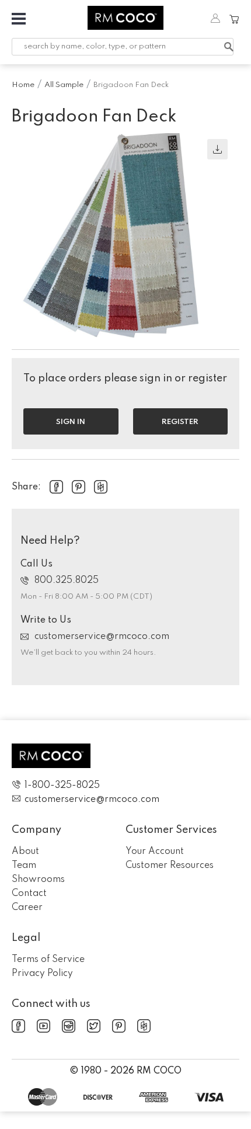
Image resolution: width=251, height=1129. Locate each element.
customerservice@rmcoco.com (101, 636)
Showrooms (38, 879)
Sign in (70, 422)
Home (23, 85)
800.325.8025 (66, 580)
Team (24, 865)
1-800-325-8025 (62, 785)
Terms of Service (48, 959)
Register (180, 422)
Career (27, 907)
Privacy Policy (42, 973)
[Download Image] (217, 149)
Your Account (155, 851)
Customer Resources (170, 865)
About (25, 851)
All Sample (63, 85)
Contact (29, 893)
